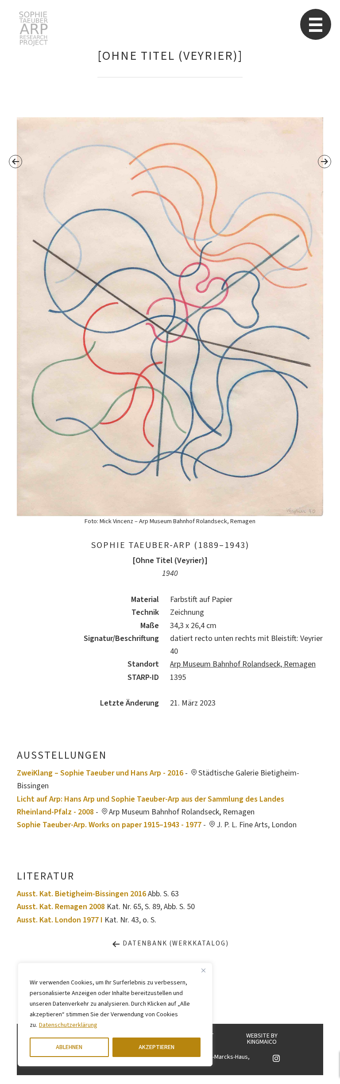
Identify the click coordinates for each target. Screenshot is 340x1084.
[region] (115, 1014)
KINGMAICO (262, 1042)
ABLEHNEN (69, 1047)
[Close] (203, 970)
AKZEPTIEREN (156, 1047)
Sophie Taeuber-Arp (33, 29)
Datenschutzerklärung (68, 1025)
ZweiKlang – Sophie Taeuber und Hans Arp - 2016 (100, 773)
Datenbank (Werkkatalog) (174, 943)
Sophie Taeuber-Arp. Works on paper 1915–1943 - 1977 (109, 824)
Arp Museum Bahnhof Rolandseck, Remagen (243, 664)
